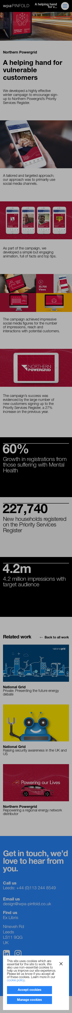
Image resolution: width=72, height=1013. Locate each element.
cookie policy (16, 980)
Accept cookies (29, 990)
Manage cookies (29, 1000)
